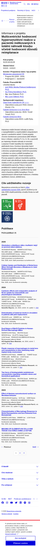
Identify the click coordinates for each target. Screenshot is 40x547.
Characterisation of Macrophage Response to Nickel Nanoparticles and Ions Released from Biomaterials (19, 413)
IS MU (4, 499)
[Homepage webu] (11, 4)
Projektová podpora (8, 10)
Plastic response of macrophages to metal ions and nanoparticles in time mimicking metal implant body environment (20, 350)
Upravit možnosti (10, 534)
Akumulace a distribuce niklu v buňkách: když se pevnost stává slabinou (19, 246)
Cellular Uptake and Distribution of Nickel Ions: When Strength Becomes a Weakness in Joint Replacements (20, 267)
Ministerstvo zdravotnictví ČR (13, 74)
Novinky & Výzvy (23, 10)
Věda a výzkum (7, 479)
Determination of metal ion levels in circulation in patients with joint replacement (19, 314)
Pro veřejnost (7, 485)
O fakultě (5, 466)
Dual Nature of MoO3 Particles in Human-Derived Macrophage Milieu (17, 329)
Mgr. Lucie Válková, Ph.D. (14, 96)
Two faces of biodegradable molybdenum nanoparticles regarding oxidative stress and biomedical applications (19, 374)
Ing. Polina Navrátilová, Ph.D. (16, 92)
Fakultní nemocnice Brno (12, 117)
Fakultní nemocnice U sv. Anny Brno (16, 110)
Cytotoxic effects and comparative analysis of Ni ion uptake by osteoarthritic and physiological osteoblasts (19, 292)
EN (28, 4)
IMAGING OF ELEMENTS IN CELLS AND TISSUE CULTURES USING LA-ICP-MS (17, 430)
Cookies (15, 514)
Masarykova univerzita (14, 511)
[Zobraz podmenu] (35, 466)
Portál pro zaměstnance (22, 499)
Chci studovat (7, 472)
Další (34, 447)
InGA (33, 10)
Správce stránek (7, 514)
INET (10, 499)
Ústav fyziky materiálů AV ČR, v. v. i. (16, 102)
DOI (37, 308)
